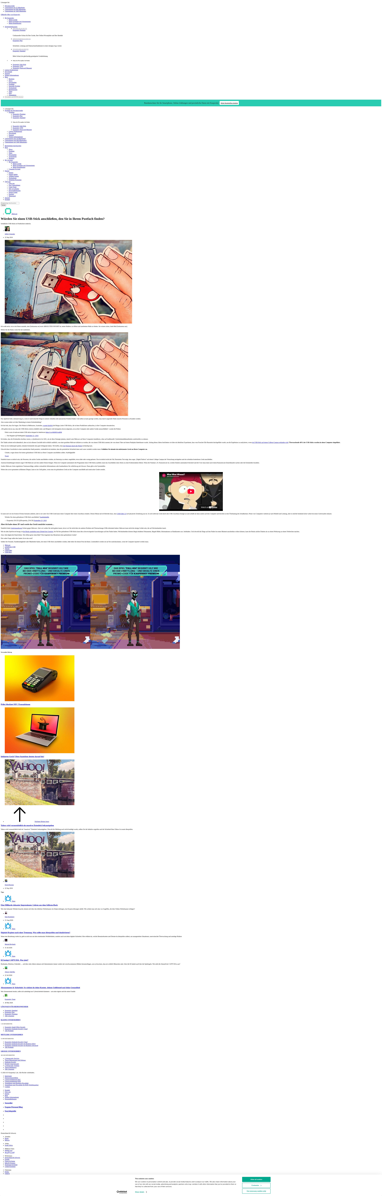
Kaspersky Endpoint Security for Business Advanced (21, 1045)
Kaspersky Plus (22, 40)
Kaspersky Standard (20, 50)
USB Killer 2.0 (121, 514)
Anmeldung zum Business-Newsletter (17, 1083)
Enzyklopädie (10, 1111)
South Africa (9, 1145)
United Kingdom (10, 1166)
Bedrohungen (13, 89)
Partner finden (13, 174)
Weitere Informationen (12, 75)
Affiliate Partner (14, 176)
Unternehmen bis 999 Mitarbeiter (15, 9)
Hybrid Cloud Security (12, 1064)
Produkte (11, 84)
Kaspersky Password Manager (22, 68)
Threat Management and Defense (15, 1060)
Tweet (7, 456)
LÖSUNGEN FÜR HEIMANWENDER (14, 1006)
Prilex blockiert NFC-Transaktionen (15, 704)
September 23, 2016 (40, 520)
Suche (3, 205)
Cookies (7, 1087)
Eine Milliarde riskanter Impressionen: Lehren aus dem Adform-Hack (29, 905)
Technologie (13, 88)
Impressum (8, 1076)
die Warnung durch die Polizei (72, 446)
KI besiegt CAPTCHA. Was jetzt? (14, 960)
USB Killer (8, 550)
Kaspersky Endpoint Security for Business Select (20, 1044)
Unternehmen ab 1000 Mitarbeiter (15, 11)
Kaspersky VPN (18, 66)
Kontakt (7, 199)
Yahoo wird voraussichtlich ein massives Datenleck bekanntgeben (27, 825)
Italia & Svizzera (10, 1163)
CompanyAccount (14, 169)
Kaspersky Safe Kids (19, 64)
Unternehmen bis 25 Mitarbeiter (15, 7)
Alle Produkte (9, 1031)
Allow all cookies (256, 1179)
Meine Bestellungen (15, 23)
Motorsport (12, 196)
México (7, 1140)
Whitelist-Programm (15, 180)
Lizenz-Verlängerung (11, 70)
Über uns (12, 183)
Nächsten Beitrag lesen (42, 821)
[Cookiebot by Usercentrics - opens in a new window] (122, 1192)
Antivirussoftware (16, 528)
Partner (11, 173)
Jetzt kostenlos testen (229, 103)
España (7, 1159)
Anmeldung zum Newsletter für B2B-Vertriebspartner (21, 1085)
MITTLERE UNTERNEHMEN (12, 1034)
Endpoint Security (10, 1062)
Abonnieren (12, 95)
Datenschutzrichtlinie (11, 1078)
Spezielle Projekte (14, 86)
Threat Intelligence (11, 1067)
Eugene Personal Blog (14, 1107)
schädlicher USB (10, 547)
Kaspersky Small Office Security (15, 1027)
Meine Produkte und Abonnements (20, 21)
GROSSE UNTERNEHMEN (11, 1051)
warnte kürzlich (48, 425)
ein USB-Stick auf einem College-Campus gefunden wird (270, 442)
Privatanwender (10, 6)
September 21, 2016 (32, 436)
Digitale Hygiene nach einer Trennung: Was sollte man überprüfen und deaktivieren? (35, 932)
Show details (139, 1192)
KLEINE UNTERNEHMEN (10, 1020)
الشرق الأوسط (9, 1152)
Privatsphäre (13, 82)
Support (7, 73)
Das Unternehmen (14, 185)
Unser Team (12, 187)
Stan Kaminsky (9, 917)
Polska (7, 1172)
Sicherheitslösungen (11, 27)
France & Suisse (10, 1161)
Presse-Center (13, 192)
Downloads (8, 72)
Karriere (11, 194)
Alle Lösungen (9, 1016)
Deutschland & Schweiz (12, 1157)
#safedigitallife (44, 517)
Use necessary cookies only (256, 1191)
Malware (14, 214)
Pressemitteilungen (14, 190)
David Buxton (9, 885)
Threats (7, 549)
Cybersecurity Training (12, 1065)
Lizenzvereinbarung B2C (13, 1079)
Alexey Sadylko (10, 972)
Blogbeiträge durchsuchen (13, 146)
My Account (9, 160)
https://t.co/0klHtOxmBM (54, 432)
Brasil (6, 1138)
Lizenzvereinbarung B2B (13, 1081)
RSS (10, 93)
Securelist (8, 1103)
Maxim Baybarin (10, 944)
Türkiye (7, 1173)
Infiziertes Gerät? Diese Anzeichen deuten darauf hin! (22, 756)
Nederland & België (11, 1165)
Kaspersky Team (10, 999)
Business (11, 79)
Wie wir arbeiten (14, 189)
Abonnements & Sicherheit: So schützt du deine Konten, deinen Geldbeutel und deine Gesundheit (40, 988)
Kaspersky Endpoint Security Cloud (16, 1029)
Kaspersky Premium (20, 29)
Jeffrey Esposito (10, 234)
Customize (255, 1185)
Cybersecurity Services (12, 1058)
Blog (6, 77)
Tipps (10, 91)
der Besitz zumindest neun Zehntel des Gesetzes (38, 531)
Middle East (8, 1150)
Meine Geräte (13, 20)
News (10, 81)
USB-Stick (8, 552)
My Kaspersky (9, 18)
